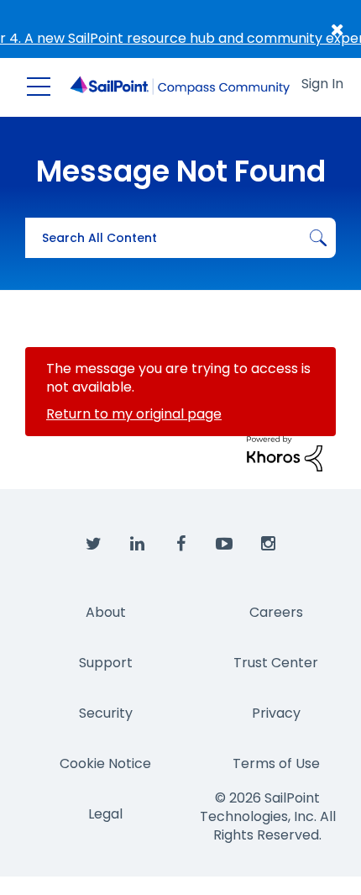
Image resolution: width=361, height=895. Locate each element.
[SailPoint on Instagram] (268, 544)
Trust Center (275, 662)
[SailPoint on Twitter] (93, 544)
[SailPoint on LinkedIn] (137, 544)
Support (106, 662)
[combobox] (180, 238)
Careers (276, 612)
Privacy (276, 713)
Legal (105, 814)
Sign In (322, 83)
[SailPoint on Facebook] (180, 544)
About (106, 612)
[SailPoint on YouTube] (224, 544)
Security (106, 713)
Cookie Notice (105, 763)
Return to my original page (134, 414)
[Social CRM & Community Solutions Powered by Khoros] (284, 452)
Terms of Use (276, 763)
